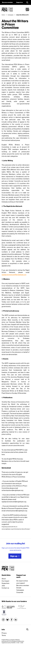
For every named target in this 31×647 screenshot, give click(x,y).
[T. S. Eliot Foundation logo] (21, 607)
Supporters (5, 583)
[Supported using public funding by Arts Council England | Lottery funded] (8, 607)
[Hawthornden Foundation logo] (4, 612)
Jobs (3, 586)
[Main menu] (27, 9)
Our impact (5, 581)
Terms (4, 635)
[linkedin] (15, 619)
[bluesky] (7, 619)
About (4, 579)
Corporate (19, 592)
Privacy (4, 633)
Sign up (13, 556)
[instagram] (3, 619)
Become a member (22, 585)
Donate (18, 588)
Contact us (5, 588)
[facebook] (11, 619)
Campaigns (20, 590)
